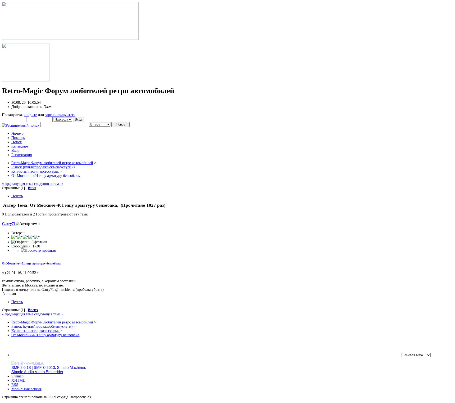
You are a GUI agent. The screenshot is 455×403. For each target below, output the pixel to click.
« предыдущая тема (17, 184)
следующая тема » (48, 184)
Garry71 (9, 224)
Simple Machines (71, 368)
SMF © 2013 (44, 368)
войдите (30, 115)
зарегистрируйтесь (60, 115)
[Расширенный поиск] (20, 124)
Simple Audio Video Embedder (37, 372)
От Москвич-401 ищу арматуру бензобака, (31, 263)
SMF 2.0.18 (21, 368)
